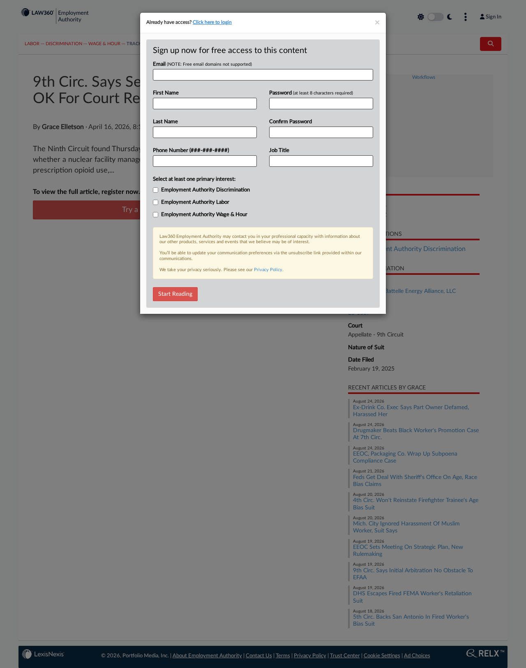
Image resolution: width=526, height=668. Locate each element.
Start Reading (175, 294)
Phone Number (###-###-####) (191, 150)
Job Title (279, 150)
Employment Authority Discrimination (205, 190)
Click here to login (212, 22)
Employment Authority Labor (195, 202)
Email (202, 64)
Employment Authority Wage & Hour (204, 214)
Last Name (165, 121)
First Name (166, 93)
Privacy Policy (268, 269)
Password (311, 93)
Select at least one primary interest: (194, 179)
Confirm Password (290, 121)
